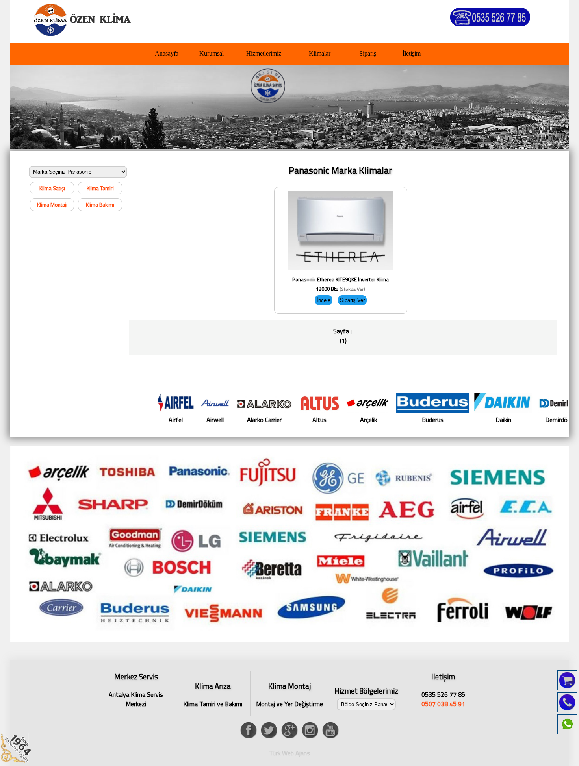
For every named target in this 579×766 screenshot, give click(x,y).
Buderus (389, 419)
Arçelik (325, 419)
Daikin (460, 419)
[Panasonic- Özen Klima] (85, 18)
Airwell (171, 419)
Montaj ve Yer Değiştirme (289, 695)
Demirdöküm (518, 419)
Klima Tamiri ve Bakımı (212, 695)
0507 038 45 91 (443, 704)
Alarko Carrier (221, 419)
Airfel (132, 419)
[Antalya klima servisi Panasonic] (289, 639)
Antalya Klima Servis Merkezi (136, 688)
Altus (276, 419)
